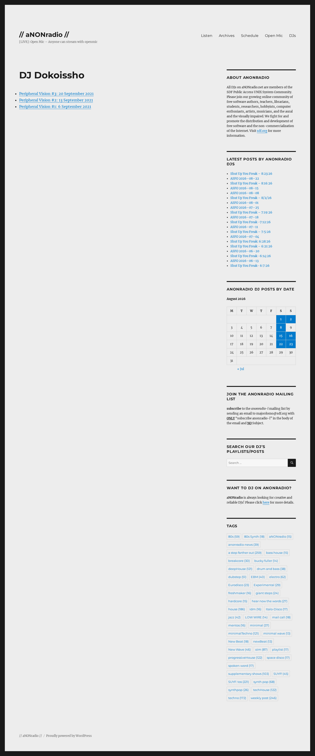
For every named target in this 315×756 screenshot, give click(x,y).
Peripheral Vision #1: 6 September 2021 (55, 106)
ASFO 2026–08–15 (244, 188)
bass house (277, 552)
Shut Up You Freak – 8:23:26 (251, 174)
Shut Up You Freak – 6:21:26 (251, 246)
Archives (227, 35)
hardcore (237, 601)
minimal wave (276, 633)
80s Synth (254, 536)
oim (261, 649)
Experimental (267, 585)
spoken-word (241, 665)
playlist (280, 649)
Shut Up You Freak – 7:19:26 (251, 212)
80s (234, 536)
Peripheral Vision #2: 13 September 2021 (56, 100)
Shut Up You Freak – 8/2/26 (251, 198)
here (266, 502)
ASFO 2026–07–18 (244, 217)
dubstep (237, 577)
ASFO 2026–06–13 (244, 261)
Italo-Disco (277, 609)
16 (291, 336)
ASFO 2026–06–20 (244, 251)
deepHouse (240, 569)
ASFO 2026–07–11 (244, 227)
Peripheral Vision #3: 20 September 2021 (56, 93)
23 (291, 344)
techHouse (264, 690)
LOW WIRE (256, 617)
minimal (259, 625)
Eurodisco (238, 585)
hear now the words (269, 601)
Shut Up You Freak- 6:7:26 (250, 266)
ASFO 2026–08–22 (244, 179)
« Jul (240, 369)
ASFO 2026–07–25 (244, 208)
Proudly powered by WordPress (69, 736)
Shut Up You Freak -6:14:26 (250, 256)
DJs (292, 35)
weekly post (263, 698)
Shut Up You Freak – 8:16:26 (251, 183)
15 (280, 336)
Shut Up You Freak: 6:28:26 (250, 241)
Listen (206, 35)
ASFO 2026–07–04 (244, 237)
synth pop (264, 682)
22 (281, 344)
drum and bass (271, 569)
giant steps (267, 593)
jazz (234, 617)
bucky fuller (266, 561)
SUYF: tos (238, 682)
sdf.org (262, 131)
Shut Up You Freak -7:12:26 (250, 222)
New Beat (238, 641)
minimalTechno (243, 633)
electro (277, 577)
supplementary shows (248, 674)
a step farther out (245, 552)
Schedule (250, 35)
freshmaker (239, 593)
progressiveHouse (245, 657)
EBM (258, 577)
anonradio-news (243, 544)
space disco (278, 657)
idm (255, 609)
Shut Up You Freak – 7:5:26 (250, 232)
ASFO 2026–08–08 (244, 193)
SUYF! (280, 674)
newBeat (262, 641)
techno (237, 698)
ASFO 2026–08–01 (244, 203)
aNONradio (280, 536)
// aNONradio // (44, 35)
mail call (281, 617)
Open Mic (274, 35)
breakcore (239, 561)
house (236, 609)
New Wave (239, 649)
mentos (236, 625)
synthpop (238, 690)
